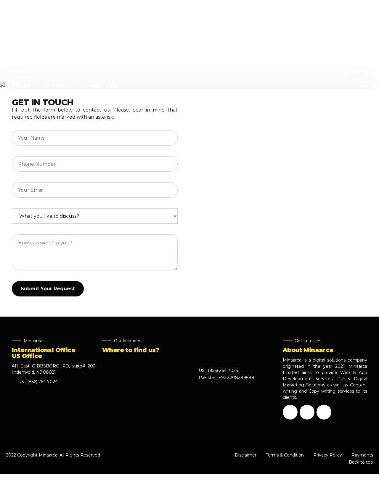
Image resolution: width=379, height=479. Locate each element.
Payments (362, 455)
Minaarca (48, 455)
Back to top (361, 462)
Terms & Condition (285, 455)
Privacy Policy (327, 455)
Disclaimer (245, 455)
